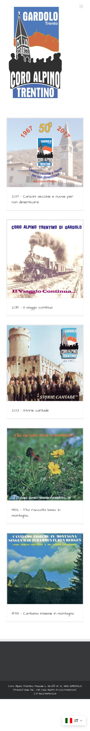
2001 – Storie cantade (30, 410)
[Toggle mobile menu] (81, 6)
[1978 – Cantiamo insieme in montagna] (45, 568)
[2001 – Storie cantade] (45, 363)
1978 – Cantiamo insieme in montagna (43, 613)
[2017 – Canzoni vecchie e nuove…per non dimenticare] (45, 152)
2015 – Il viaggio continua (32, 307)
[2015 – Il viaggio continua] (45, 259)
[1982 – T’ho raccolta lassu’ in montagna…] (45, 464)
